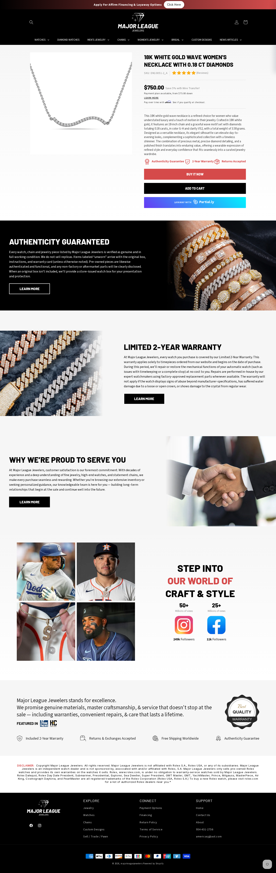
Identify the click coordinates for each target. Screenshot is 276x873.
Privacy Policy (149, 837)
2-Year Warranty (203, 161)
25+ (216, 605)
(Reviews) (202, 73)
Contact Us (203, 815)
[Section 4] (187, 162)
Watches (89, 815)
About (200, 822)
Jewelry (88, 808)
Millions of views (184, 611)
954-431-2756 (204, 830)
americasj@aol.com (209, 837)
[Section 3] (147, 162)
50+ (183, 605)
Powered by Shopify (153, 863)
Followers (184, 639)
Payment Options (151, 808)
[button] (31, 22)
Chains (87, 822)
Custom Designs (93, 830)
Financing (146, 815)
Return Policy (148, 822)
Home (199, 808)
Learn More (151, 98)
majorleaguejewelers (131, 863)
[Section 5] (174, 73)
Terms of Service (151, 830)
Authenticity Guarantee (168, 161)
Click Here (174, 4)
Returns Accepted (234, 161)
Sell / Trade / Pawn (95, 837)
